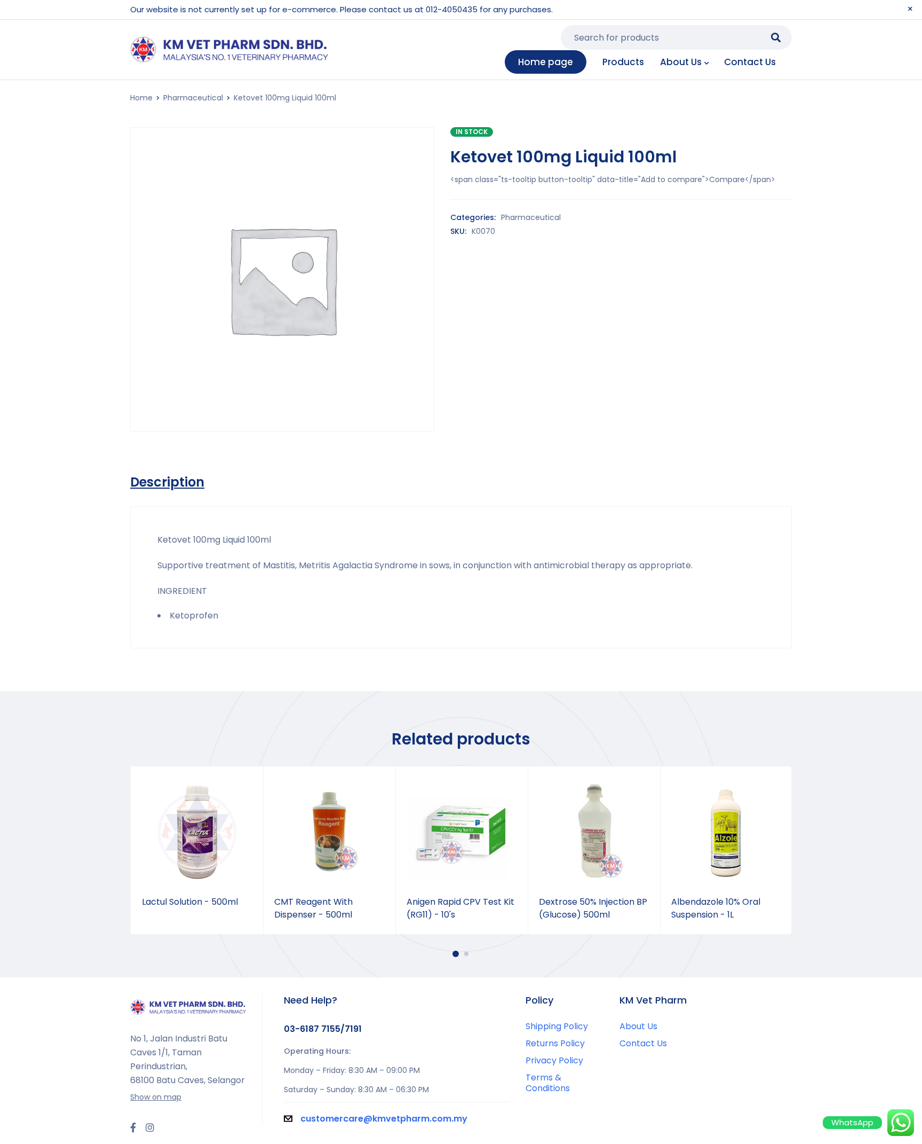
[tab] (167, 482)
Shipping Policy (557, 1026)
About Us (638, 1026)
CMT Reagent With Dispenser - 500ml (313, 908)
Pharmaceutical (193, 97)
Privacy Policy (554, 1060)
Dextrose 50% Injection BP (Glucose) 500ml (593, 908)
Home (141, 97)
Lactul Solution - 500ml (190, 902)
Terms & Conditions (548, 1082)
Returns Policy (555, 1043)
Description (167, 482)
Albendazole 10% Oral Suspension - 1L (715, 908)
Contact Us (643, 1043)
